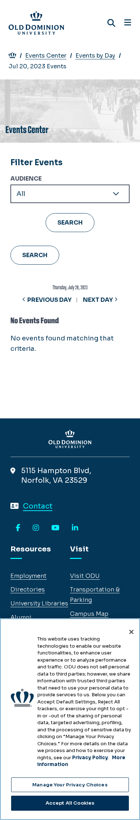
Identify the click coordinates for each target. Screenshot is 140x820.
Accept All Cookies (70, 803)
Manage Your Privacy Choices (70, 785)
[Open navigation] (127, 23)
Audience (26, 178)
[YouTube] (55, 528)
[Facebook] (18, 528)
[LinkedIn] (75, 528)
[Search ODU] (111, 23)
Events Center (45, 55)
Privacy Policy (90, 758)
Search (34, 255)
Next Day (98, 300)
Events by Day (95, 55)
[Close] (131, 632)
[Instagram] (36, 528)
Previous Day (49, 300)
